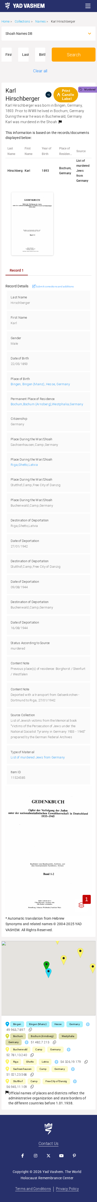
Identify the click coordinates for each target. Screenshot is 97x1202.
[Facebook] (23, 1155)
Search (74, 54)
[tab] (16, 270)
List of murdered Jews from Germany (38, 757)
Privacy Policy (67, 1189)
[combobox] (44, 34)
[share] (48, 95)
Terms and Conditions (33, 1189)
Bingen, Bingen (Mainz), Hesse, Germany (40, 384)
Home (5, 21)
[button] (88, 6)
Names (40, 21)
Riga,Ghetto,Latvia (24, 465)
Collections (22, 21)
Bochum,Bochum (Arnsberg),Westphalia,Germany (47, 404)
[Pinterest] (74, 1155)
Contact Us (48, 1143)
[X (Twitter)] (48, 1155)
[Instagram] (36, 1155)
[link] (22, 6)
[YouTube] (61, 1155)
